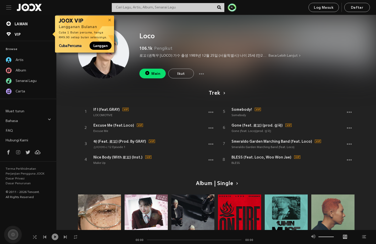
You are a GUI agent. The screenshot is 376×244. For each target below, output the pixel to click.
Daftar (357, 8)
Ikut (181, 74)
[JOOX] (29, 7)
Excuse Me (100, 131)
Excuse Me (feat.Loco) (113, 125)
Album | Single (214, 184)
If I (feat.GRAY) (106, 109)
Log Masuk (324, 8)
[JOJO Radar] (232, 7)
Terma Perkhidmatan (21, 169)
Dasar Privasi (15, 178)
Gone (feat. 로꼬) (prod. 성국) (257, 125)
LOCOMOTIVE (103, 115)
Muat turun (15, 111)
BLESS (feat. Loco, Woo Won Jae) (261, 157)
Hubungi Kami (17, 140)
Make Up (99, 163)
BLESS (235, 163)
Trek (214, 93)
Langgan (100, 46)
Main (155, 74)
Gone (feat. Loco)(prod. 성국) (251, 131)
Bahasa (12, 121)
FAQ (9, 131)
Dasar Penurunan (18, 183)
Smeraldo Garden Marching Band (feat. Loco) (271, 141)
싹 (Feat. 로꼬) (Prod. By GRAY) (119, 141)
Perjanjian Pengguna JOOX (25, 174)
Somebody (238, 115)
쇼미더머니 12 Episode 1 (109, 147)
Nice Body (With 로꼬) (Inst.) (117, 157)
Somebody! (241, 109)
